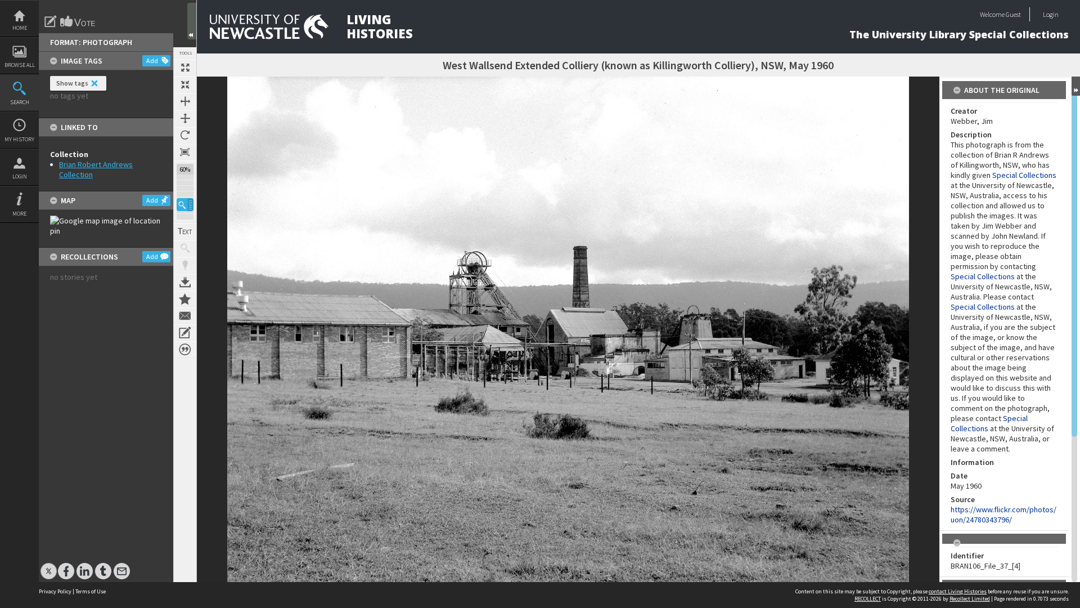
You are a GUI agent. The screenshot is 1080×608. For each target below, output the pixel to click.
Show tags (72, 83)
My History (19, 139)
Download (185, 282)
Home (19, 28)
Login (19, 176)
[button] (185, 204)
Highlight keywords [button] (185, 265)
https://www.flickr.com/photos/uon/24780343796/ (1003, 514)
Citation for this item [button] (185, 349)
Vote (78, 21)
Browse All (19, 65)
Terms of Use (90, 591)
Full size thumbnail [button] (185, 67)
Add (152, 60)
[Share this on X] (48, 565)
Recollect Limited (970, 598)
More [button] (19, 213)
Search (19, 102)
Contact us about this (185, 315)
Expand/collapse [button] (1076, 86)
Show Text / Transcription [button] (185, 231)
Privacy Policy (55, 591)
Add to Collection (185, 298)
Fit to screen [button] (185, 84)
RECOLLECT (867, 598)
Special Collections (1024, 175)
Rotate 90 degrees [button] (185, 135)
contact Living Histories (958, 591)
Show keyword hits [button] (185, 248)
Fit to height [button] (185, 118)
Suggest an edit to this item (50, 21)
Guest (1013, 14)
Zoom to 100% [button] (185, 152)
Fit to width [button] (185, 101)
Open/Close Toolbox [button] (191, 21)
